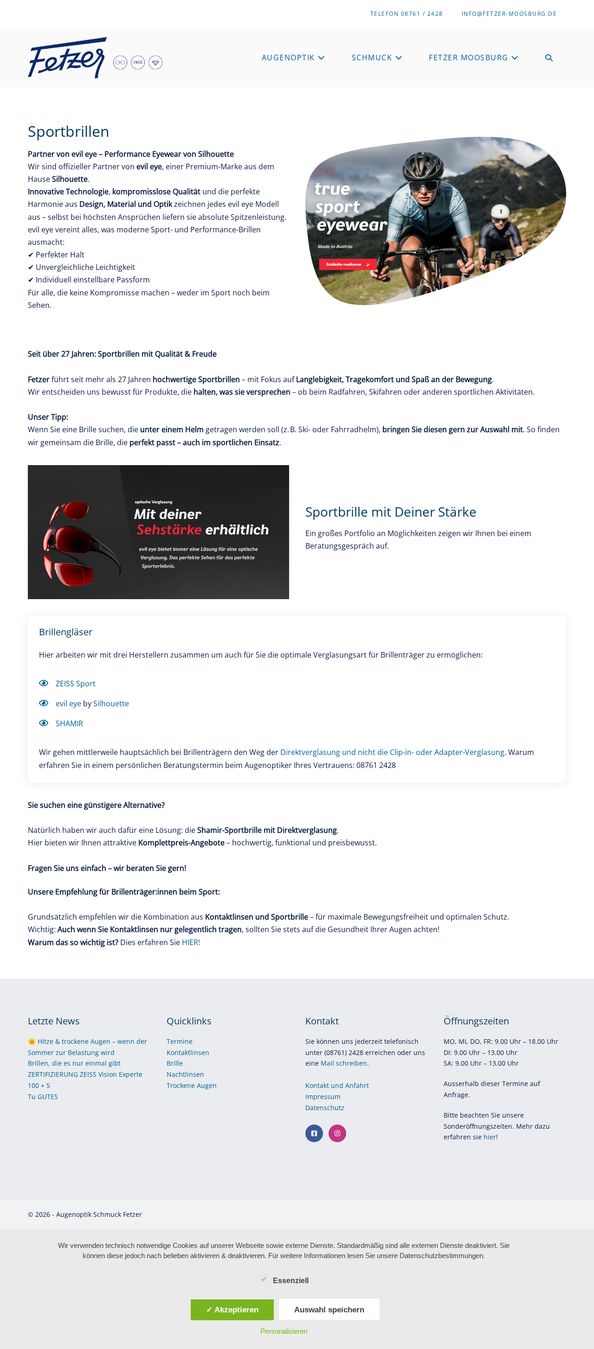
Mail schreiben (344, 1063)
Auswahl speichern (329, 1309)
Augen (207, 1085)
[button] (549, 58)
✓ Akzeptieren (232, 1309)
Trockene (182, 1085)
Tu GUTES (43, 1096)
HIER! (191, 942)
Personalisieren (283, 1331)
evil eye (68, 703)
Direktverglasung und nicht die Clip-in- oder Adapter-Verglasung (392, 752)
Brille (175, 1063)
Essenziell (291, 1281)
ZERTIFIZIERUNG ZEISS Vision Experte (85, 1074)
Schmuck (373, 57)
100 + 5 (39, 1085)
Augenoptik (290, 57)
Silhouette (111, 703)
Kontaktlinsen (188, 1052)
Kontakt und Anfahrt (337, 1085)
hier (490, 1136)
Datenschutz (325, 1107)
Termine (180, 1041)
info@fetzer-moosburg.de (509, 14)
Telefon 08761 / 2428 (406, 14)
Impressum (323, 1096)
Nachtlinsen (185, 1074)
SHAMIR (69, 723)
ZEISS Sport (76, 683)
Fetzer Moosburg (470, 57)
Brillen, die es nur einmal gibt (74, 1063)
